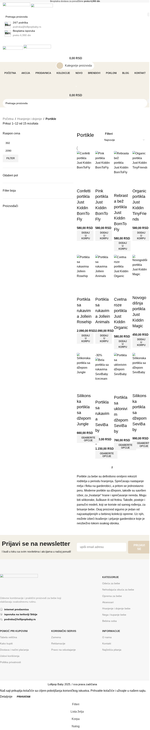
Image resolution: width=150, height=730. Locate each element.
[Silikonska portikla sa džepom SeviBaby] (139, 363)
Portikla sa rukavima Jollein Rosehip (84, 310)
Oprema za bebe (112, 596)
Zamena (56, 637)
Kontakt (106, 643)
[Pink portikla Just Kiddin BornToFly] (102, 160)
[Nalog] (75, 80)
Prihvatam (23, 696)
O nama (107, 637)
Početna (8, 118)
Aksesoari (108, 602)
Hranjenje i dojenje (29, 118)
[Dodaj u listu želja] (81, 183)
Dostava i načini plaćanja (14, 649)
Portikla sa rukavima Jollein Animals (102, 310)
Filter (10, 158)
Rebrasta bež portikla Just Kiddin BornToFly (121, 212)
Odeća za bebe (111, 583)
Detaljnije (6, 696)
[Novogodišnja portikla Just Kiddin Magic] (139, 265)
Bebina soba (109, 620)
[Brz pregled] (81, 174)
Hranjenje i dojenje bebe (116, 608)
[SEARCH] (148, 14)
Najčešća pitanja (111, 649)
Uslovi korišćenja (9, 655)
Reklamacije (58, 643)
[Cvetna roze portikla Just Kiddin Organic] (121, 266)
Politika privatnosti (10, 662)
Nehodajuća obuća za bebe (118, 589)
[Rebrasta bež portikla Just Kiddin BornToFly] (121, 162)
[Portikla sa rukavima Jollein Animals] (102, 266)
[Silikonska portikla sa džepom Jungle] (84, 363)
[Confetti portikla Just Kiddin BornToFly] (84, 160)
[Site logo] (17, 7)
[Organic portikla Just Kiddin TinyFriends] (139, 160)
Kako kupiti (6, 643)
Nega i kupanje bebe (114, 614)
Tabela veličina (8, 637)
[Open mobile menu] (75, 41)
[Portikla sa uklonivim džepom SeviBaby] (121, 364)
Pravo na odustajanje (63, 649)
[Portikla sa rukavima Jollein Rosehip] (84, 266)
